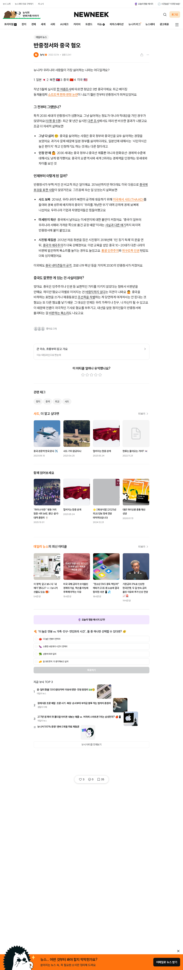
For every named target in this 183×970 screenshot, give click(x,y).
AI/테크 (64, 24)
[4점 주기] (96, 375)
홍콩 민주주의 (110, 251)
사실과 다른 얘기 (115, 225)
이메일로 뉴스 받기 (166, 962)
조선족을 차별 (86, 297)
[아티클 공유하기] (141, 54)
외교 (57, 401)
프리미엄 (8, 24)
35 (102, 779)
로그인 (175, 14)
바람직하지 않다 (95, 292)
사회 (52, 24)
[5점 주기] (100, 375)
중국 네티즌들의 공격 (58, 265)
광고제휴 (164, 24)
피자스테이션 (116, 24)
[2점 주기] (87, 375)
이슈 (99, 24)
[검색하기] (165, 14)
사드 (67, 401)
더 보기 (141, 413)
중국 (48, 401)
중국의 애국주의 (53, 245)
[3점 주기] (91, 375)
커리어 (76, 24)
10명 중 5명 (53, 121)
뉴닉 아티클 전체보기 (91, 744)
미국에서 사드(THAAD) (128, 199)
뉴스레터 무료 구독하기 (24, 4)
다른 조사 (93, 121)
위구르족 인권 (130, 251)
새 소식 (41, 4)
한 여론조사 (64, 89)
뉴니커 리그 (134, 24)
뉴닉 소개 (6, 4)
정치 (24, 24)
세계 (43, 24)
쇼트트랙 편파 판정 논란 (63, 95)
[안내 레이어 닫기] (178, 951)
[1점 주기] (83, 375)
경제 (33, 24)
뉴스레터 (150, 24)
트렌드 (88, 24)
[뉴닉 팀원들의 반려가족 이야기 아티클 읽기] (21, 14)
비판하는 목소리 (59, 313)
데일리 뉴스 (41, 37)
